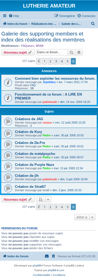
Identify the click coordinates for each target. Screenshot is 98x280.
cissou (47, 122)
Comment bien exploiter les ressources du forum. (55, 78)
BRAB (39, 45)
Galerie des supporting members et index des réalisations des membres (43, 37)
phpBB (37, 265)
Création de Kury (28, 132)
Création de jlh (27, 176)
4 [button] (62, 61)
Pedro (47, 135)
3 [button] (56, 61)
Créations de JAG (29, 119)
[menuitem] (14, 16)
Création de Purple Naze (34, 165)
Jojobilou (49, 82)
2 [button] (50, 61)
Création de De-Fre (30, 143)
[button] (38, 61)
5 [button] (67, 61)
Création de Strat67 (30, 187)
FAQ (33, 85)
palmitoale (50, 101)
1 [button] (44, 61)
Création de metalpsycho (35, 154)
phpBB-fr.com (56, 270)
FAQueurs (27, 45)
